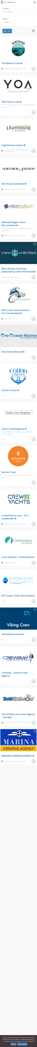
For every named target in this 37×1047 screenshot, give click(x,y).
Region (5, 19)
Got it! (13, 1044)
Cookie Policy (22, 1044)
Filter (9, 31)
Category (6, 8)
